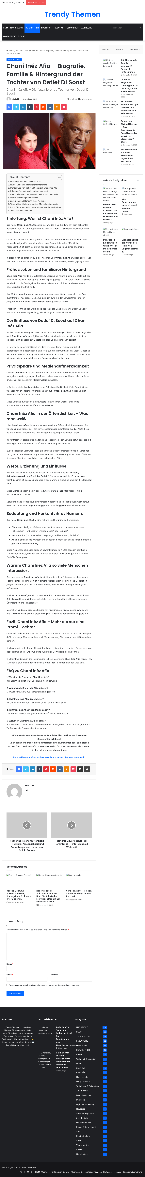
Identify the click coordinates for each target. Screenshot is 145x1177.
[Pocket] (64, 107)
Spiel (78, 1140)
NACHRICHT (47, 28)
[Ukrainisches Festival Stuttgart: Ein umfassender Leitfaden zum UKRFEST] (111, 194)
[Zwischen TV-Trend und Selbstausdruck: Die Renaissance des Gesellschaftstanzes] (46, 1033)
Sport (78, 1131)
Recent (119, 49)
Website (54, 974)
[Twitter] (16, 107)
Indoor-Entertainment (86, 1127)
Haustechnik (82, 1077)
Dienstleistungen (83, 1095)
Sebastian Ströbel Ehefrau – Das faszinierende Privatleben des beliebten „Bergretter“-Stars (129, 131)
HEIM (5, 28)
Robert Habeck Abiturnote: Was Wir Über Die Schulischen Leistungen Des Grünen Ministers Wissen (48, 896)
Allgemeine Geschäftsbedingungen (86, 1172)
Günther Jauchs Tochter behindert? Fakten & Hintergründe (129, 66)
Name (10, 964)
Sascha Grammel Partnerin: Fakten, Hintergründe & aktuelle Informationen (19, 894)
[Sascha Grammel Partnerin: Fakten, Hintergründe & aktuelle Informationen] (19, 881)
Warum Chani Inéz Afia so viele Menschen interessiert (34, 204)
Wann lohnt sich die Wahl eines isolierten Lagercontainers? (130, 245)
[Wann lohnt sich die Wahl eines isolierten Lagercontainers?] (130, 232)
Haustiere (80, 1109)
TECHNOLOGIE (17, 28)
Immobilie (80, 1100)
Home (11, 50)
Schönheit (81, 1068)
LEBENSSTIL (86, 28)
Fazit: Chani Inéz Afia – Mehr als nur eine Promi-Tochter (35, 207)
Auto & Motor (82, 1091)
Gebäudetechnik (83, 1122)
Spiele (79, 1150)
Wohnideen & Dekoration (87, 1086)
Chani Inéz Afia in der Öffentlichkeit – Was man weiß (34, 194)
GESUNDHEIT (73, 28)
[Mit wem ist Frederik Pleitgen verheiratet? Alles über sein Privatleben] (111, 105)
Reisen (79, 1054)
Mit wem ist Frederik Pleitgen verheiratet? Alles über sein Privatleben (129, 107)
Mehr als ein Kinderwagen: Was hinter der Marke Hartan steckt (110, 245)
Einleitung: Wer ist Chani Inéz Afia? (25, 181)
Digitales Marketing (85, 1104)
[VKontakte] (50, 107)
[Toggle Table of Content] (58, 177)
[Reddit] (43, 107)
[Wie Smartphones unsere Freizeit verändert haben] (130, 191)
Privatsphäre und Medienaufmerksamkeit (29, 191)
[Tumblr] (30, 107)
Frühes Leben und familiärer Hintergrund (28, 185)
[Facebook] (9, 107)
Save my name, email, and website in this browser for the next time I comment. (44, 985)
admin (14, 99)
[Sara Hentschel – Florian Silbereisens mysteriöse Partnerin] (79, 881)
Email (10, 974)
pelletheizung (82, 1118)
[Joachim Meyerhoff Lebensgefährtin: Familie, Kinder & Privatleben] (111, 83)
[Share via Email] (80, 769)
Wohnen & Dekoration (86, 1059)
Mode (78, 1063)
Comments (134, 49)
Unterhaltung (82, 1154)
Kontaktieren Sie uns (14, 36)
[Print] (87, 769)
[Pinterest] (36, 107)
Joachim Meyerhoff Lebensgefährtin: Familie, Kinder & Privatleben (129, 85)
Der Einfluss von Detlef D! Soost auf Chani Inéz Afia (33, 188)
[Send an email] (18, 99)
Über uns (45, 1172)
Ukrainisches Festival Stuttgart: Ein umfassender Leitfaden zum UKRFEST (110, 212)
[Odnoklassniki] (57, 107)
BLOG (79, 1032)
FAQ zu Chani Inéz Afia (21, 210)
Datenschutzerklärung (132, 1172)
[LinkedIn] (23, 107)
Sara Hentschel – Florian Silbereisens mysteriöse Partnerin (79, 893)
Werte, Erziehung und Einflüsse (24, 197)
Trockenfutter (82, 1145)
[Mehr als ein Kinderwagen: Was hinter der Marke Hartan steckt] (111, 232)
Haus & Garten (83, 1082)
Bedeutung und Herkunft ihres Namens (27, 201)
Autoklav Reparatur (85, 1113)
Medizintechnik (83, 1136)
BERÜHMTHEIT (32, 28)
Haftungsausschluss (112, 1172)
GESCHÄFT (60, 28)
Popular (106, 49)
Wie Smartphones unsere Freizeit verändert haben (129, 205)
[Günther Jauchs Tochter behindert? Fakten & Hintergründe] (111, 64)
